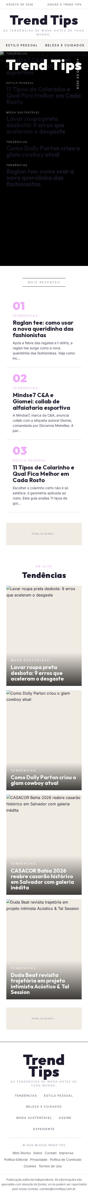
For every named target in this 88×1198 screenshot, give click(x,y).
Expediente (44, 1129)
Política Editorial (16, 1159)
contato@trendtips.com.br (58, 1189)
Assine (65, 1118)
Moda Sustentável (34, 1118)
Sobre (37, 1153)
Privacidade (38, 1159)
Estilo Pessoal (22, 45)
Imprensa (66, 1153)
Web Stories (21, 1153)
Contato (51, 1153)
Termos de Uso (50, 1166)
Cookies (30, 1166)
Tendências (26, 1095)
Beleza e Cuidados (65, 45)
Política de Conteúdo (65, 1159)
